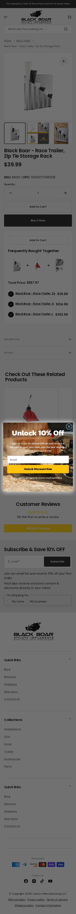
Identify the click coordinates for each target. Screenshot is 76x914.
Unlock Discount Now (38, 469)
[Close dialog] (69, 426)
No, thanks (38, 485)
